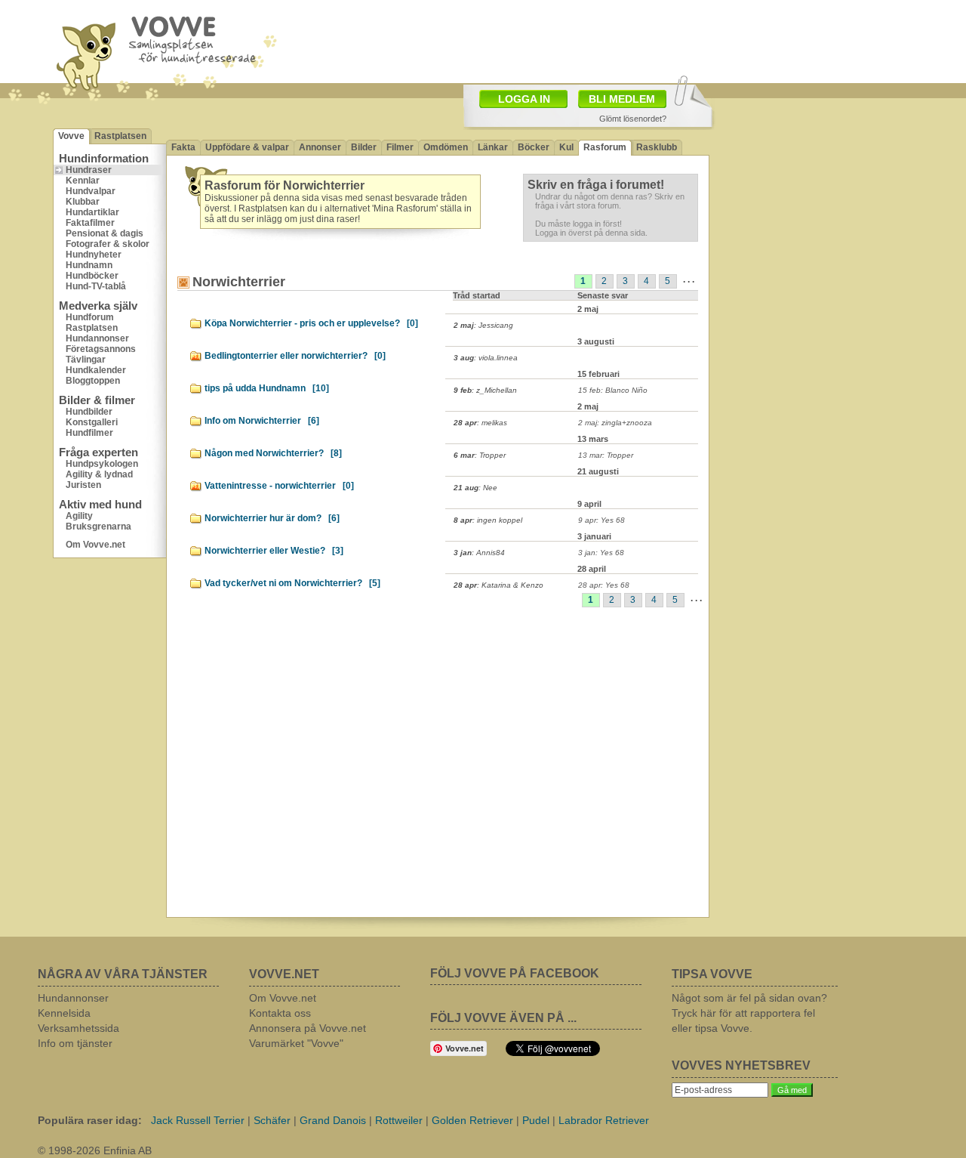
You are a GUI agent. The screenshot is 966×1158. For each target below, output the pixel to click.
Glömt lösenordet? (632, 118)
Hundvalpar (90, 191)
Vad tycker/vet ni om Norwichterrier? (292, 583)
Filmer (400, 147)
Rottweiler (399, 1120)
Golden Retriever (472, 1120)
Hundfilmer (89, 433)
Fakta (183, 147)
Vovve (71, 136)
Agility (79, 516)
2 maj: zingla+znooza (615, 422)
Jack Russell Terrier (198, 1120)
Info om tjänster (75, 1043)
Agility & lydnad (99, 474)
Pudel (535, 1120)
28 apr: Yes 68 (603, 585)
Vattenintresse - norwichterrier (279, 485)
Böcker (533, 147)
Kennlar (83, 180)
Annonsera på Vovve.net (307, 1028)
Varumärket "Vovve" (296, 1043)
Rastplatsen (120, 136)
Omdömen (445, 147)
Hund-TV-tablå (96, 286)
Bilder (364, 147)
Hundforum (90, 317)
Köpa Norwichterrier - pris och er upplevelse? (311, 323)
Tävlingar (86, 359)
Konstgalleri (92, 422)
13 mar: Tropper (605, 455)
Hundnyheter (94, 254)
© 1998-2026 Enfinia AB (95, 1150)
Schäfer (272, 1120)
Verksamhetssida (78, 1028)
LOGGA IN (524, 99)
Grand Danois (333, 1120)
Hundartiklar (92, 212)
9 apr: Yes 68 (601, 520)
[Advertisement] (811, 200)
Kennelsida (64, 1013)
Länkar (493, 147)
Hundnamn (89, 265)
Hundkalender (96, 370)
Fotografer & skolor (107, 244)
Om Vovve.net (95, 544)
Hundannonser (97, 338)
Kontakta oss (280, 1013)
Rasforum (604, 147)
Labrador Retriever (603, 1120)
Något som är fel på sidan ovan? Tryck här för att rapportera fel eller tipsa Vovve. (749, 1013)
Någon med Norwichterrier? (273, 453)
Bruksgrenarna (98, 526)
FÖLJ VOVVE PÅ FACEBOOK (514, 973)
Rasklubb (656, 147)
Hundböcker (92, 275)
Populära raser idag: (90, 1120)
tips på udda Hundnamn (267, 388)
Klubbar (83, 201)
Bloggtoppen (93, 380)
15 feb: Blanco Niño (613, 390)
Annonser (320, 147)
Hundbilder (89, 411)
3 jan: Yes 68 (601, 552)
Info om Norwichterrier (262, 420)
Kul (566, 147)
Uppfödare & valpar (247, 147)
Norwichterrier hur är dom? (272, 518)
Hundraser (89, 170)
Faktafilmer (90, 223)
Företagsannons (101, 349)
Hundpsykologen (102, 464)
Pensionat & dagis (104, 233)
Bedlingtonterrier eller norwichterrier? (295, 355)
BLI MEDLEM (622, 99)
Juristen (83, 485)
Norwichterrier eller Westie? (274, 550)
